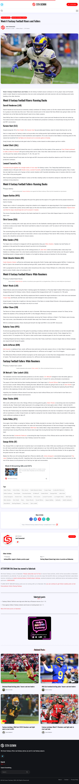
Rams (22, 500)
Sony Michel (7, 503)
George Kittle (53, 493)
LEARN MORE (11, 580)
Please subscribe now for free (32, 574)
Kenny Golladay (28, 496)
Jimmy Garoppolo (49, 456)
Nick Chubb (20, 130)
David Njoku (17, 493)
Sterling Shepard (16, 503)
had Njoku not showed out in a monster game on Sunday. (34, 138)
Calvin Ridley (16, 490)
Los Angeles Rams (59, 496)
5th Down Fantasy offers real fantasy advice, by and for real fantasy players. (23, 751)
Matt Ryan (33, 427)
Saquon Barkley (26, 191)
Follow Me (72, 536)
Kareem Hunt (30, 130)
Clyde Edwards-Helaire (9, 262)
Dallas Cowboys (8, 493)
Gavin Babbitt (9, 732)
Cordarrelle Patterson (20, 435)
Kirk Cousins (6, 349)
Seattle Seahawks (67, 500)
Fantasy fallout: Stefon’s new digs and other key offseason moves (21, 601)
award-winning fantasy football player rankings (26, 578)
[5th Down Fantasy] (39, 4)
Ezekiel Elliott (44, 493)
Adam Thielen (51, 403)
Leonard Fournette (35, 170)
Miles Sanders (49, 244)
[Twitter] (2, 4)
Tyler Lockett (35, 368)
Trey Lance (25, 503)
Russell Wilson (53, 382)
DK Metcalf (36, 493)
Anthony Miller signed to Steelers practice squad (16, 559)
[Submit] (27, 772)
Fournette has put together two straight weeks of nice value (20, 167)
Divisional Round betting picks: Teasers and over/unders (18, 686)
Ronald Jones (25, 170)
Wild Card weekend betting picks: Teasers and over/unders (59, 686)
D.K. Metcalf (47, 376)
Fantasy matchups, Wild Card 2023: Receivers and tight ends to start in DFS (18, 728)
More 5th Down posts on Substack (11, 608)
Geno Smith (68, 384)
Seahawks (58, 500)
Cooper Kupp (7, 297)
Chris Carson (25, 490)
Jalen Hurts (43, 249)
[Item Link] (20, 668)
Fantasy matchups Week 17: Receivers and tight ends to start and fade (58, 728)
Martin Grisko (9, 689)
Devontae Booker (26, 493)
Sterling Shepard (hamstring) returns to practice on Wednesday (56, 559)
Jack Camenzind (10, 26)
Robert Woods (18, 281)
